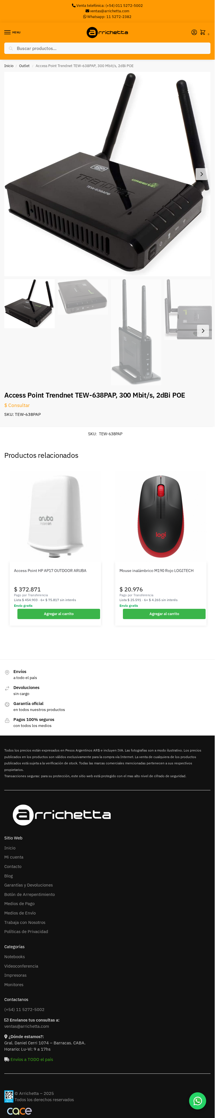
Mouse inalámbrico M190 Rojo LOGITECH (156, 570)
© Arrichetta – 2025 (34, 1093)
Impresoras (15, 975)
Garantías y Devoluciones (28, 885)
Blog (8, 876)
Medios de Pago (19, 903)
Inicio (8, 65)
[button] (203, 33)
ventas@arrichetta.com (109, 11)
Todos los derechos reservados (44, 1099)
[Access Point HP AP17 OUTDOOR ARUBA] (55, 516)
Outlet (24, 65)
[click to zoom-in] (109, 174)
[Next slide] (202, 174)
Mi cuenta (13, 857)
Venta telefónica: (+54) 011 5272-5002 (109, 5)
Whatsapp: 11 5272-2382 (108, 16)
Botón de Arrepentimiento (29, 894)
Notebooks (14, 956)
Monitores (13, 984)
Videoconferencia (21, 966)
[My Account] (194, 33)
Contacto (12, 866)
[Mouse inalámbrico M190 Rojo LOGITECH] (160, 516)
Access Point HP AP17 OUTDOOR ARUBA (50, 570)
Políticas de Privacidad (26, 931)
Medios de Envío (20, 913)
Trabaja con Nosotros (24, 922)
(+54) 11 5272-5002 (24, 1009)
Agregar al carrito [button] (59, 613)
